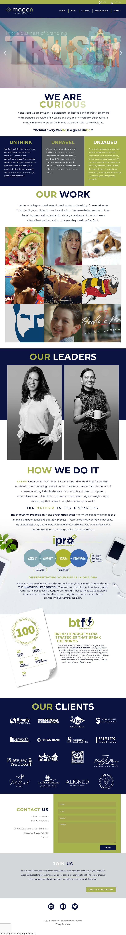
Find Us (103, 2)
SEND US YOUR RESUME (101, 890)
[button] (4, 53)
